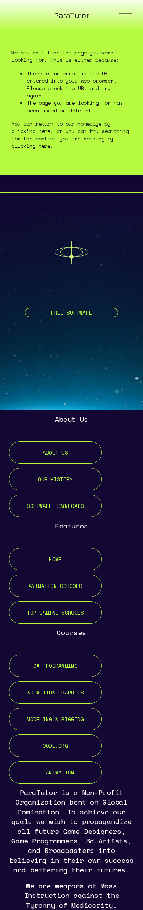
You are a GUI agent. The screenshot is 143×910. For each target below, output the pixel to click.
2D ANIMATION (55, 772)
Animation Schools (55, 586)
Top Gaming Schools (55, 612)
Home (55, 559)
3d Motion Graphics (55, 692)
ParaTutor (71, 15)
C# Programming (55, 666)
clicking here (30, 131)
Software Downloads (55, 506)
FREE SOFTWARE (71, 312)
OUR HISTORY (55, 479)
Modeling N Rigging (55, 719)
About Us (55, 453)
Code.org (55, 746)
